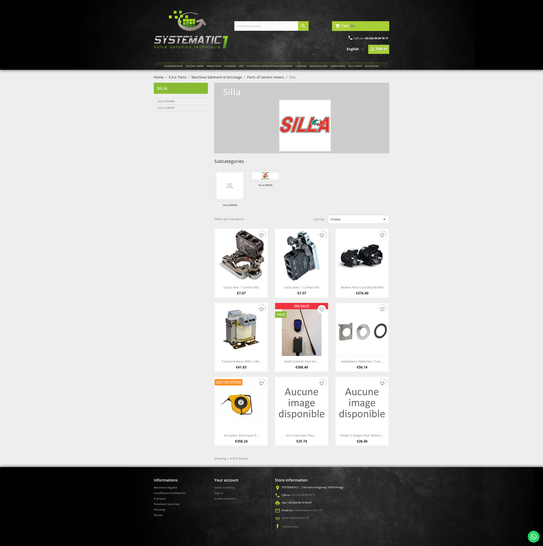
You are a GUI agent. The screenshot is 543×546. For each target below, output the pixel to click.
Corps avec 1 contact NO (241, 287)
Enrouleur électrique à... (241, 435)
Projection (214, 66)
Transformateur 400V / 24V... (241, 361)
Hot (241, 66)
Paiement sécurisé (166, 504)
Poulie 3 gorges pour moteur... (362, 435)
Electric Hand (195, 66)
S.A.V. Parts (355, 66)
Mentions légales (165, 487)
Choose (358, 219)
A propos (160, 498)
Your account (226, 480)
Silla (162, 88)
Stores (158, 515)
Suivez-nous (290, 526)
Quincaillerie (318, 66)
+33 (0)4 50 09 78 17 (376, 38)
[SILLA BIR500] (265, 175)
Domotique (337, 66)
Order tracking (224, 487)
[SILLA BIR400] (229, 185)
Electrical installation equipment (269, 66)
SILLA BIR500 (166, 108)
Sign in (218, 493)
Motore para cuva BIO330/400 (362, 287)
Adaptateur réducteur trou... (362, 361)
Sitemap (159, 509)
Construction (173, 66)
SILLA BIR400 (166, 101)
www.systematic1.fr (295, 518)
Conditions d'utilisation (170, 493)
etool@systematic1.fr (308, 510)
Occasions (372, 66)
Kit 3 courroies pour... (301, 435)
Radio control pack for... (301, 361)
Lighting (301, 66)
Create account (225, 498)
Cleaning (230, 66)
